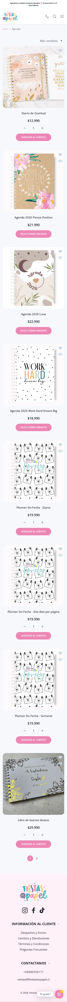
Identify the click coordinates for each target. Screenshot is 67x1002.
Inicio (5, 28)
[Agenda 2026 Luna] (33, 278)
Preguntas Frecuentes (33, 949)
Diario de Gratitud (34, 113)
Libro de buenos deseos (33, 820)
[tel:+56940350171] (47, 16)
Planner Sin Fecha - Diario (33, 507)
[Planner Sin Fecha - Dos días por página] (33, 575)
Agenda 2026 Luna (33, 314)
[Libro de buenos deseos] (33, 784)
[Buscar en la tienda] (54, 16)
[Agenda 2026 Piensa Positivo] (33, 181)
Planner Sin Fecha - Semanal (33, 716)
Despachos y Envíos (33, 932)
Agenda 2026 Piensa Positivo (34, 217)
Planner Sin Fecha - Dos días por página (34, 612)
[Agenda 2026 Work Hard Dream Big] (33, 375)
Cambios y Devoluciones (33, 938)
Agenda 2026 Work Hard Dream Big (33, 411)
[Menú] (62, 16)
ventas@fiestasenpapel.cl (33, 979)
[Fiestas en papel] (10, 16)
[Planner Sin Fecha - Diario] (33, 471)
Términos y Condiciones (33, 944)
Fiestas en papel (38, 992)
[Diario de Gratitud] (33, 77)
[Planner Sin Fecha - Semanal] (33, 680)
